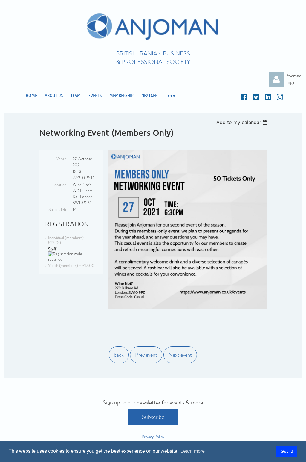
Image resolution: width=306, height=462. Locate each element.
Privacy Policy (153, 437)
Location (59, 185)
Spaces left (57, 209)
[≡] (171, 95)
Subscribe (153, 417)
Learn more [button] (192, 451)
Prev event (146, 355)
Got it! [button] (287, 451)
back (119, 355)
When (61, 159)
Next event (180, 355)
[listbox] (242, 122)
